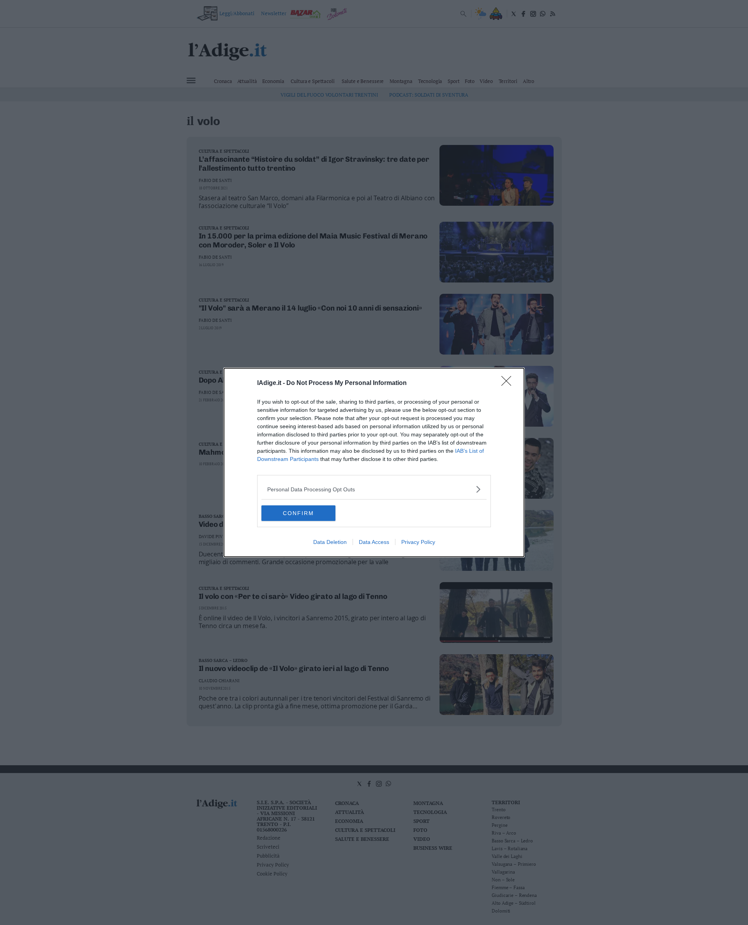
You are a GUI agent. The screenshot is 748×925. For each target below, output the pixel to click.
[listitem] (374, 489)
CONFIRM (298, 513)
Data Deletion (330, 542)
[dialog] (374, 462)
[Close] (508, 383)
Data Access (374, 542)
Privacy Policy (418, 542)
